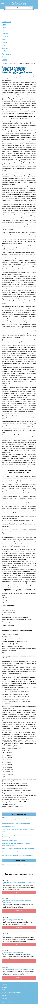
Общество (5, 36)
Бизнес (4, 60)
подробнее (19, 892)
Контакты (4, 995)
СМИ (3, 30)
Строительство (13, 63)
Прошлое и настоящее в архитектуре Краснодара (16, 823)
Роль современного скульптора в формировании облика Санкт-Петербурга (17, 836)
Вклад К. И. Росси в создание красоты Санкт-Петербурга (18, 848)
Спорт (4, 28)
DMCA (4, 990)
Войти (3, 865)
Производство (7, 54)
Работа (4, 42)
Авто (3, 57)
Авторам (4, 987)
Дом (3, 39)
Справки (5, 33)
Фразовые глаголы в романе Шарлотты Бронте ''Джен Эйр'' (18, 969)
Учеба (4, 45)
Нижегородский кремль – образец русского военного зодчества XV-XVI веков (16, 844)
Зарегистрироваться (13, 865)
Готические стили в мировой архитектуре (13, 852)
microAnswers (15, 1002)
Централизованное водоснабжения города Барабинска (17, 855)
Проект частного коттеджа (9, 840)
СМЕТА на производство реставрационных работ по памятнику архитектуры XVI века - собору (16, 819)
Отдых (4, 25)
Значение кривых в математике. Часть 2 (13, 936)
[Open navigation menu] (2, 3)
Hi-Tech (4, 51)
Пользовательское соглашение (11, 992)
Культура (5, 48)
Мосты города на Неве (8, 826)
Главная (4, 984)
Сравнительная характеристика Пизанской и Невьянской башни (18, 830)
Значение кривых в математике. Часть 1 (13, 952)
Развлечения (6, 22)
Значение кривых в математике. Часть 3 (13, 919)
